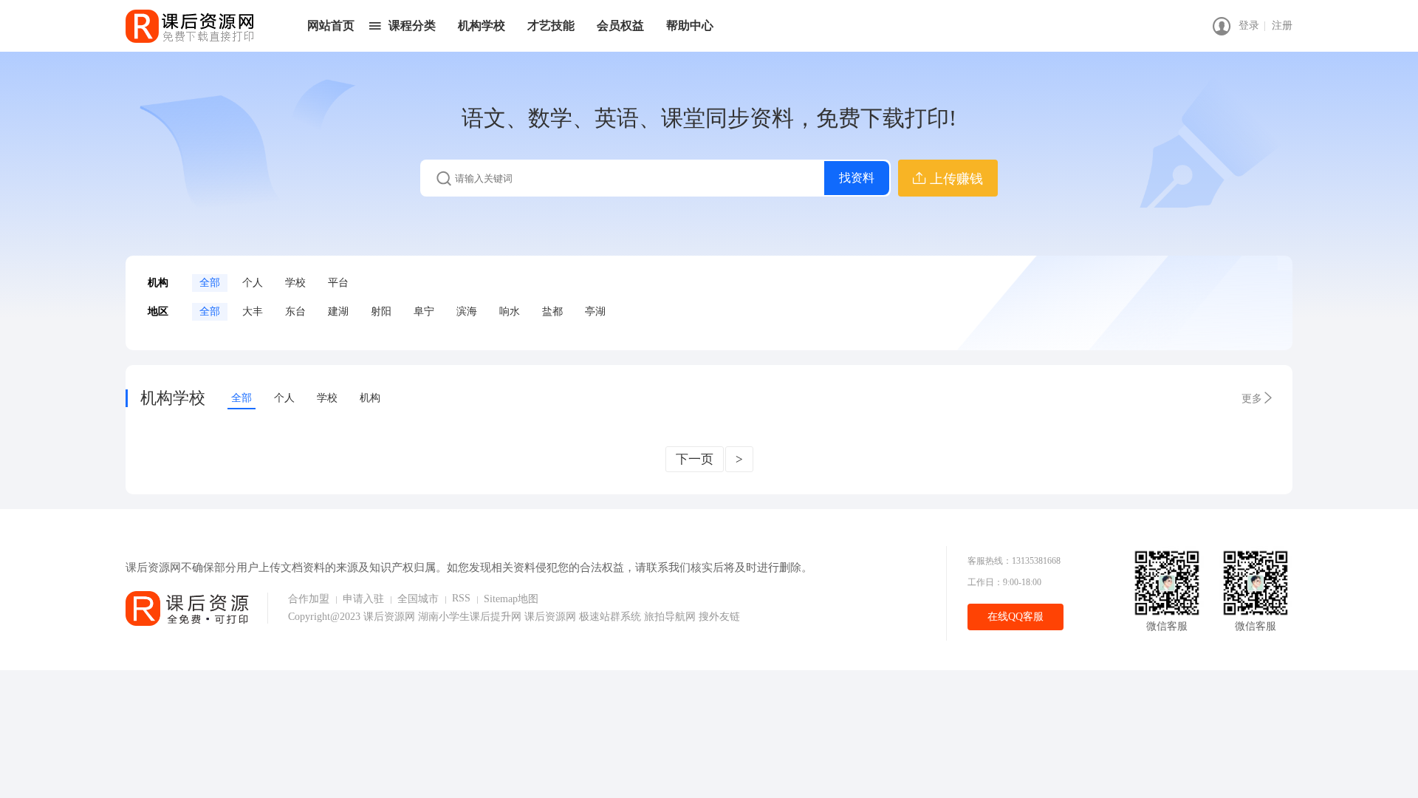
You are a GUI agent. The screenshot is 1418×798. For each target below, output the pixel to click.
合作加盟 (308, 598)
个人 (252, 282)
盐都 (552, 311)
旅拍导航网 (671, 616)
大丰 (252, 311)
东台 (295, 311)
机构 (370, 397)
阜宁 (424, 311)
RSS (461, 598)
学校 (295, 282)
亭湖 (595, 311)
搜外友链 (719, 616)
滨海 (466, 311)
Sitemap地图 (511, 598)
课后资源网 (389, 616)
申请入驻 (363, 598)
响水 (509, 311)
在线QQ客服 (1015, 616)
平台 (338, 282)
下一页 (694, 459)
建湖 (338, 311)
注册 (1282, 25)
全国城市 (418, 598)
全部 (209, 282)
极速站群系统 (611, 616)
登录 (1249, 25)
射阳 (381, 311)
